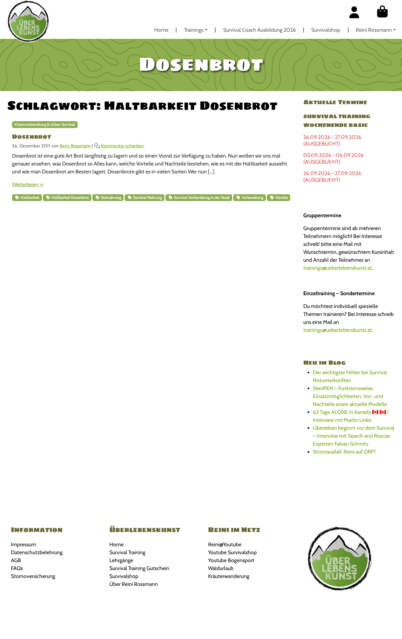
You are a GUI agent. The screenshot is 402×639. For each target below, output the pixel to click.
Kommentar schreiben (122, 146)
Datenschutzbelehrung (37, 552)
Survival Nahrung (147, 197)
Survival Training (127, 552)
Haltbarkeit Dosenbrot (70, 197)
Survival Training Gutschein (139, 568)
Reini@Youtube (224, 544)
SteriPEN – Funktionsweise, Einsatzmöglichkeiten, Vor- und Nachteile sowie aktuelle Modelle (350, 396)
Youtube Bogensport (231, 560)
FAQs (17, 568)
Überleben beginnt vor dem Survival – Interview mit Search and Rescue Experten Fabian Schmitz (353, 436)
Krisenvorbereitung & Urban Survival (44, 124)
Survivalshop (325, 30)
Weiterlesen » (27, 184)
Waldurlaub (221, 568)
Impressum (23, 544)
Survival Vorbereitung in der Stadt (201, 197)
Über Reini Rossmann (133, 584)
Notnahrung (110, 197)
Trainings (193, 30)
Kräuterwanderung (228, 576)
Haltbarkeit (29, 197)
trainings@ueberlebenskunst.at (337, 268)
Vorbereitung (252, 197)
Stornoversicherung (33, 576)
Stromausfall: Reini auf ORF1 (344, 451)
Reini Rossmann (374, 30)
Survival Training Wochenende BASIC (336, 120)
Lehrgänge (121, 560)
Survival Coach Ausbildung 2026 (259, 30)
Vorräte (281, 197)
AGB (16, 560)
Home (161, 30)
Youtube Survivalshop (232, 552)
